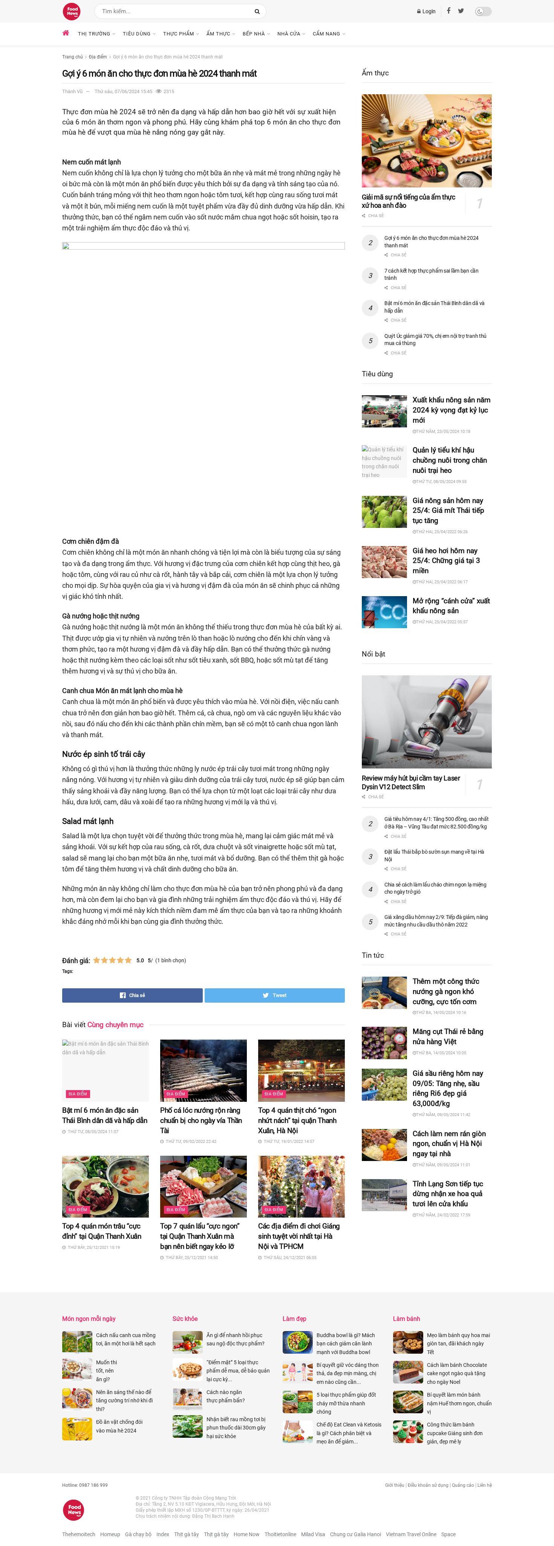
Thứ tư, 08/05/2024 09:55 (441, 481)
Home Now (247, 1534)
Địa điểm (98, 57)
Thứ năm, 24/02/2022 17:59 (443, 1215)
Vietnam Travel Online (411, 1534)
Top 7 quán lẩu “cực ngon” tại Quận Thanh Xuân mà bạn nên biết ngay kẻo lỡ (199, 1236)
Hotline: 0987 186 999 (85, 1485)
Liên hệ (484, 1485)
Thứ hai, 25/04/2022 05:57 (442, 622)
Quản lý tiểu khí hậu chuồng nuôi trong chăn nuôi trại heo (450, 460)
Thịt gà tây (186, 1534)
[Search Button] (258, 11)
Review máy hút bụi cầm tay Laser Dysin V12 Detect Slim (411, 782)
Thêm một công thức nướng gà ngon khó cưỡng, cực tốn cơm (446, 991)
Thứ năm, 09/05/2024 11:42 (443, 1114)
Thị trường (94, 34)
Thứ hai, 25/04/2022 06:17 (442, 582)
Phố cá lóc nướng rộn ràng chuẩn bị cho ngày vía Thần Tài (201, 1120)
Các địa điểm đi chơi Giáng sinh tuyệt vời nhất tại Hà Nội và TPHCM (299, 1236)
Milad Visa (313, 1534)
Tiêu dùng (137, 34)
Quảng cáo (463, 1485)
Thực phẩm (178, 34)
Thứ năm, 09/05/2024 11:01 (443, 1165)
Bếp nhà (254, 34)
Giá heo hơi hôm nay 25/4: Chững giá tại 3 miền (446, 560)
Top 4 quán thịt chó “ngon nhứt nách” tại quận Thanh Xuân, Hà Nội (297, 1120)
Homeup (110, 1534)
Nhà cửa (288, 34)
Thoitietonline (280, 1534)
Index (162, 1534)
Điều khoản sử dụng (428, 1485)
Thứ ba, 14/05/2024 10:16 (441, 1012)
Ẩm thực (218, 34)
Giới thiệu (394, 1485)
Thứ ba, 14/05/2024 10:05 (441, 1053)
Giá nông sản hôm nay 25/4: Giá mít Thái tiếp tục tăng (448, 510)
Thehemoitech (78, 1534)
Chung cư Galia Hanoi (355, 1534)
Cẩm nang (326, 34)
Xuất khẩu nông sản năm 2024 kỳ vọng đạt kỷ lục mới (452, 410)
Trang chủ (72, 57)
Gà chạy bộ (138, 1534)
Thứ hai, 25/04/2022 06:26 (442, 531)
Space (448, 1534)
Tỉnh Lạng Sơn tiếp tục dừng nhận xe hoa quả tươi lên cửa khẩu (448, 1194)
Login (428, 11)
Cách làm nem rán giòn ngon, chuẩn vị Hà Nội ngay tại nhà (449, 1143)
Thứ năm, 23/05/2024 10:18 (443, 431)
